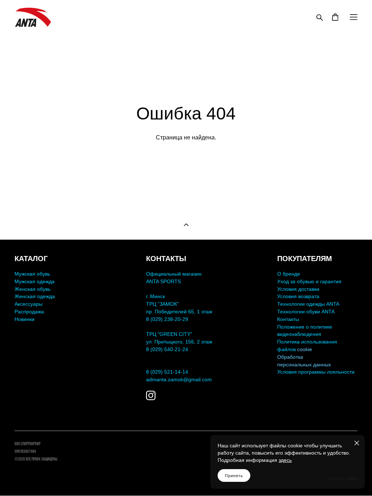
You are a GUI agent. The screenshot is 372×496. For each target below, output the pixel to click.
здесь (285, 460)
